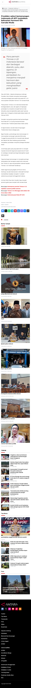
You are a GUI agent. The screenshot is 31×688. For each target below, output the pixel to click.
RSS (2, 677)
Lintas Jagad (4, 641)
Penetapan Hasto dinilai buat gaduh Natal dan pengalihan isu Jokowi (15, 417)
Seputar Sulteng (13, 8)
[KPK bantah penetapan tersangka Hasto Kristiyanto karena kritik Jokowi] (15, 383)
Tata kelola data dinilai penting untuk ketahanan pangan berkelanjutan (19, 492)
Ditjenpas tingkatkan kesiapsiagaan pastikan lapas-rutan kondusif (19, 550)
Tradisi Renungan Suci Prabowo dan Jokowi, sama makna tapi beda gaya (14, 268)
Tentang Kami (5, 672)
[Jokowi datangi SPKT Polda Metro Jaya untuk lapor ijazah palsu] (15, 358)
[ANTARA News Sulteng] (17, 2)
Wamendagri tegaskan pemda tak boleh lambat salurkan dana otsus (19, 499)
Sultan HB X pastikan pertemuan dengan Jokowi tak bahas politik (13, 442)
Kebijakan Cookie (6, 670)
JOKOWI (6, 219)
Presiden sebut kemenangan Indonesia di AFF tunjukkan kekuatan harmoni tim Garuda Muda (15, 10)
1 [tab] (11, 595)
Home (5, 8)
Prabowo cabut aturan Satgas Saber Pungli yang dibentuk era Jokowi (14, 293)
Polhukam (4, 633)
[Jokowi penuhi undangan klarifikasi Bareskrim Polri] (15, 308)
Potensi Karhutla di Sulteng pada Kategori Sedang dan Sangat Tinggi (15, 589)
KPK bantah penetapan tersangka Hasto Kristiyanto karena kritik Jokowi (13, 392)
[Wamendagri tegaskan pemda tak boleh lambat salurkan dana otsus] (5, 500)
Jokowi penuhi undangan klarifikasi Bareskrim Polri (15, 318)
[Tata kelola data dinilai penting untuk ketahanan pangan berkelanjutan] (5, 493)
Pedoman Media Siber (7, 675)
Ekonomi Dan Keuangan (8, 636)
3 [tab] (15, 595)
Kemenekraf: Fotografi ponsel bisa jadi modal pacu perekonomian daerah (18, 471)
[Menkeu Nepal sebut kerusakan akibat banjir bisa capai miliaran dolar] (5, 464)
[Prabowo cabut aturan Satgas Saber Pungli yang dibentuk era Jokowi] (15, 283)
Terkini (3, 614)
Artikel (3, 644)
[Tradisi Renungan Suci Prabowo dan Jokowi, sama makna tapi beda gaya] (15, 258)
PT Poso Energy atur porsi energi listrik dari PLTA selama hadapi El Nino (19, 478)
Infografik (4, 660)
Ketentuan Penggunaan (8, 664)
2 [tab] (13, 595)
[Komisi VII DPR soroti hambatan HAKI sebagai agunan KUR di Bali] (5, 507)
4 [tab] (18, 595)
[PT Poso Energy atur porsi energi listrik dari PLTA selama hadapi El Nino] (5, 478)
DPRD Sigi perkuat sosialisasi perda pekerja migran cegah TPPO (18, 557)
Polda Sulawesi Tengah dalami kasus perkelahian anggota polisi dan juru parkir (19, 485)
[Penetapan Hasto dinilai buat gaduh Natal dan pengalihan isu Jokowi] (15, 408)
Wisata (3, 658)
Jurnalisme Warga (6, 653)
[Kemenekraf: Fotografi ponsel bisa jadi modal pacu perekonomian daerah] (5, 471)
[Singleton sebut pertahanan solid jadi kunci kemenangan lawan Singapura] (5, 457)
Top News (4, 513)
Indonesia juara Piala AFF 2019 (16, 195)
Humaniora (4, 638)
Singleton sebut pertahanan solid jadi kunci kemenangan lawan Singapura (18, 456)
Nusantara (4, 627)
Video (2, 624)
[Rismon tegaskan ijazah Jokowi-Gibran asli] (14, 236)
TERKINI (3, 450)
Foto (2, 571)
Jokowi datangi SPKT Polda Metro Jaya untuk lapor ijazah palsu (15, 367)
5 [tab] (20, 595)
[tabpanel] (15, 584)
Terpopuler (4, 619)
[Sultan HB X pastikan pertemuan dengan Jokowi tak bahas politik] (15, 433)
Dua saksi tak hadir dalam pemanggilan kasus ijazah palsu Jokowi (15, 343)
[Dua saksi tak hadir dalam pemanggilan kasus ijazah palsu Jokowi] (15, 333)
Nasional (3, 655)
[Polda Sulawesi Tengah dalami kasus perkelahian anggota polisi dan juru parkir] (5, 486)
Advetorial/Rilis (5, 647)
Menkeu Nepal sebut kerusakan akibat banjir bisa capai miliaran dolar (19, 463)
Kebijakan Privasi (6, 667)
